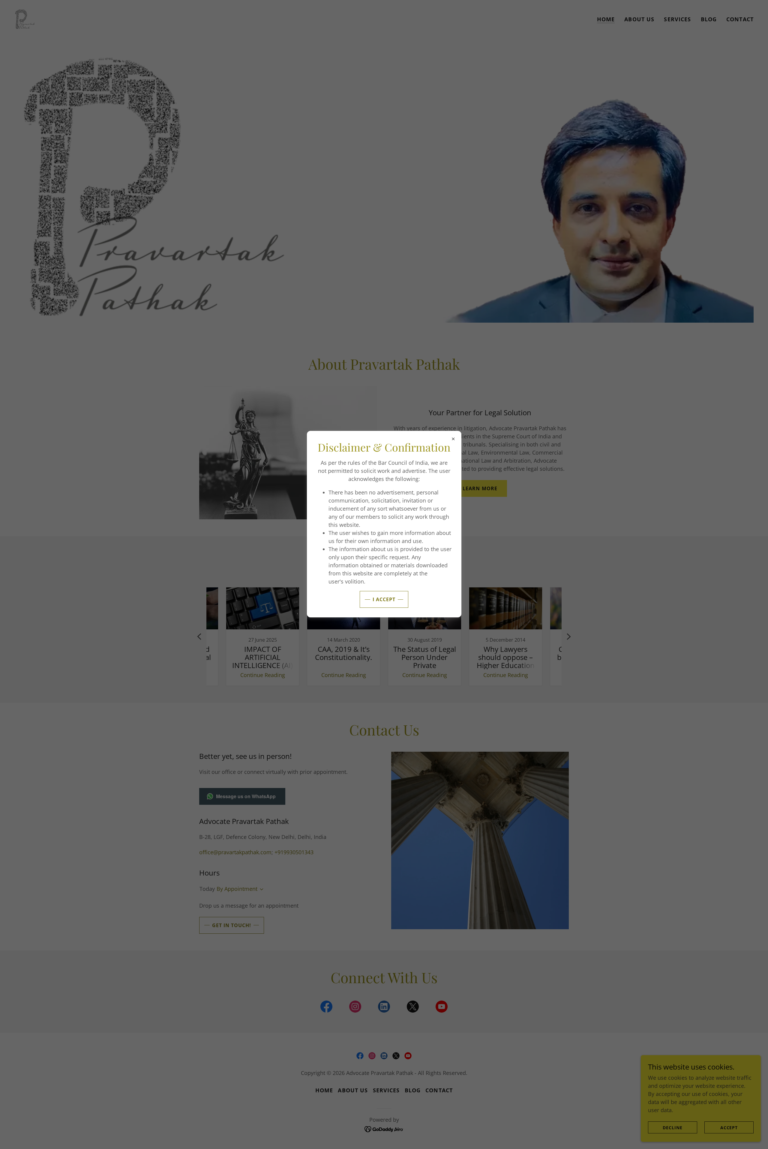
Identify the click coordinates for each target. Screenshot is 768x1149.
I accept (384, 599)
